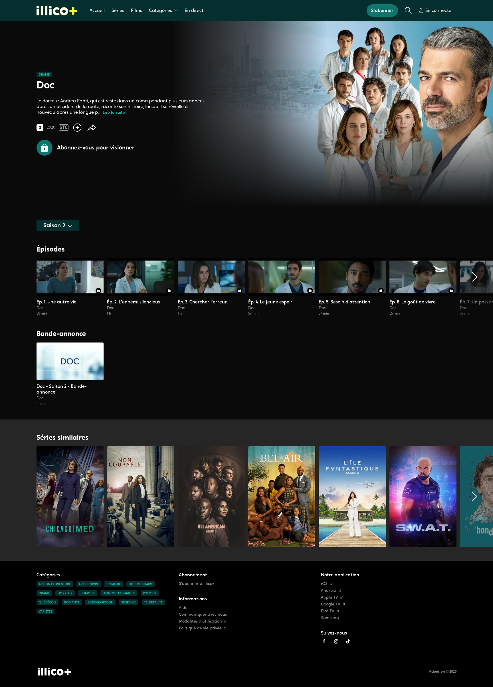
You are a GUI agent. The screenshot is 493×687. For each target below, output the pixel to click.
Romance (72, 602)
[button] (85, 148)
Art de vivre (89, 584)
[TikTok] (348, 641)
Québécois (47, 602)
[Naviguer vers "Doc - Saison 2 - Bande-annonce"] (70, 374)
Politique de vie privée (200, 628)
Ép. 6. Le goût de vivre (412, 302)
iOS (324, 583)
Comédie (114, 584)
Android (328, 590)
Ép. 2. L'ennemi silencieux (133, 302)
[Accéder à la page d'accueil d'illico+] (54, 672)
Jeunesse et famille (119, 593)
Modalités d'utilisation (200, 621)
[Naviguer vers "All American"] (211, 496)
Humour (87, 593)
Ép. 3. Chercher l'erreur (202, 302)
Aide (183, 607)
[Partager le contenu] (91, 127)
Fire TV (327, 611)
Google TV (330, 604)
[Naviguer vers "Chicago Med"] (70, 496)
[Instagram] (336, 641)
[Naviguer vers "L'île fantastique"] (352, 496)
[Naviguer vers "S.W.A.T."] (422, 496)
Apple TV (329, 597)
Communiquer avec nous (203, 614)
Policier (149, 593)
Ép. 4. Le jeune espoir (270, 302)
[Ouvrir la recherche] (408, 10)
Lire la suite (114, 112)
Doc (40, 307)
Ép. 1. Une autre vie (56, 302)
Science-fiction (100, 602)
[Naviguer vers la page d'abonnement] (70, 287)
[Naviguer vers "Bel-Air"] (281, 496)
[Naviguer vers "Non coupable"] (140, 496)
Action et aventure (55, 584)
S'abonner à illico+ (197, 583)
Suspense (128, 602)
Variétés (45, 611)
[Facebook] (324, 641)
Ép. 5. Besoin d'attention (344, 302)
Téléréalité (153, 602)
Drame (44, 74)
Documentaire (141, 584)
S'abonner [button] (382, 10)
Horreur (65, 593)
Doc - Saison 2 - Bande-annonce (62, 389)
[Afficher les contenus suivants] (474, 287)
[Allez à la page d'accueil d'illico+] (57, 10)
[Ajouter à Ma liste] (77, 127)
